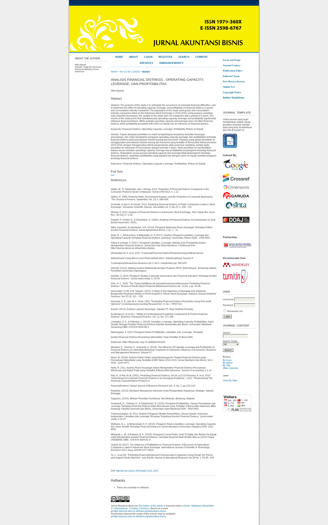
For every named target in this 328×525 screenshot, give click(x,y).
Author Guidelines (233, 97)
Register (165, 57)
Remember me (235, 311)
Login (148, 57)
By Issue (227, 360)
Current (201, 57)
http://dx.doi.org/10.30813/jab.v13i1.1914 (137, 470)
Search (183, 57)
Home (119, 57)
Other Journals (230, 368)
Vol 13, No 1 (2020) (130, 71)
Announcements (171, 63)
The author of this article (150, 505)
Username (228, 299)
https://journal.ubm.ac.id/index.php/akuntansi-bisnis (139, 511)
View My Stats (230, 380)
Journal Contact (231, 65)
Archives (146, 63)
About (133, 57)
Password (228, 305)
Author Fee (229, 86)
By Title (226, 365)
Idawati (146, 71)
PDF (113, 175)
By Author (228, 362)
